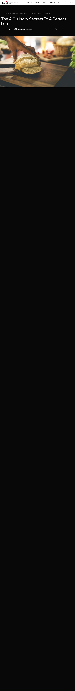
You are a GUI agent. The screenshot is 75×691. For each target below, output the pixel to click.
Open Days (52, 2)
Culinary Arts (23, 13)
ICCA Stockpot (14, 13)
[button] (23, 2)
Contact (59, 2)
